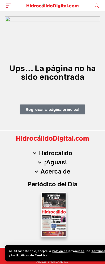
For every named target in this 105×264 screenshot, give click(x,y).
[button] (9, 6)
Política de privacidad (68, 251)
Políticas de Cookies (31, 255)
